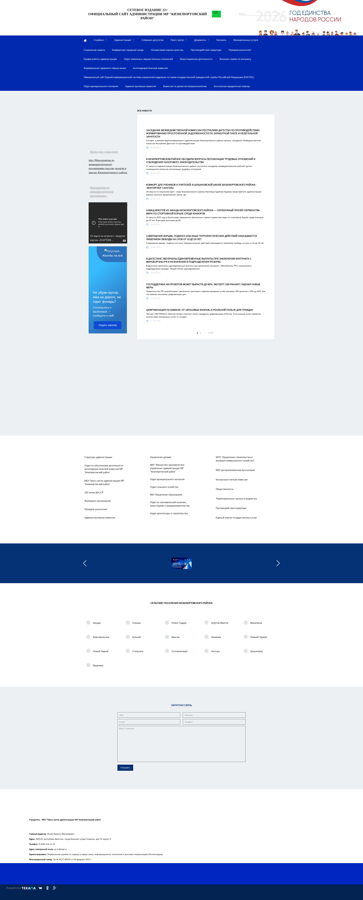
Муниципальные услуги (245, 40)
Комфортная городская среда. (128, 50)
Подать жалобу (108, 325)
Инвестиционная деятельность (196, 59)
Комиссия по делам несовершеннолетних (185, 86)
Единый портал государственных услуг (236, 517)
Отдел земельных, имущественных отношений (148, 59)
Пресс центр (177, 40)
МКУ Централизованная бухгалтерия (235, 470)
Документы (200, 40)
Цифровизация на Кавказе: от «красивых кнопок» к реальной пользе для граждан (199, 310)
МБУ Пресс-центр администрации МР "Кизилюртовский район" (104, 482)
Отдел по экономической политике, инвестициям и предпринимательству (170, 504)
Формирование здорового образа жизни (105, 68)
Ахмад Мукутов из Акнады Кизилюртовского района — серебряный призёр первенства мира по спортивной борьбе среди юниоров (203, 212)
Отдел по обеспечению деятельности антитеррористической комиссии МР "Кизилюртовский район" (103, 469)
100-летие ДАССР (94, 492)
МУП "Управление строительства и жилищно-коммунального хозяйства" (235, 459)
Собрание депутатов (152, 40)
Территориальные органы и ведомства (236, 498)
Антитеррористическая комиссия (150, 68)
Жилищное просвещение (97, 501)
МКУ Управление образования (166, 494)
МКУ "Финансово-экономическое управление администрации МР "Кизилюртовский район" (167, 468)
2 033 (211, 332)
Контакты (221, 40)
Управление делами (160, 457)
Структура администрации (98, 457)
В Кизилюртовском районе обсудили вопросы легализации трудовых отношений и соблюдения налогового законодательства (200, 160)
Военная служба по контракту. (235, 59)
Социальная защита (94, 50)
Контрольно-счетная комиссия (232, 479)
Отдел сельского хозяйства (164, 487)
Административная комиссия (140, 86)
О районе (99, 40)
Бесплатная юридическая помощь (232, 86)
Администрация (122, 40)
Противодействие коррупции (206, 50)
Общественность (225, 489)
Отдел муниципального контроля (101, 86)
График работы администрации (100, 59)
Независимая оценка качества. (167, 50)
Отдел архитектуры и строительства (169, 513)
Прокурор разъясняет (239, 50)
